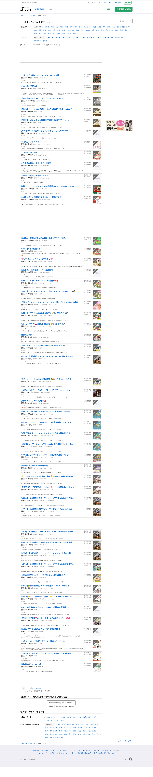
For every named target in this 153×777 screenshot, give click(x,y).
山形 (71, 27)
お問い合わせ (107, 750)
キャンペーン (90, 37)
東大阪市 (36, 304)
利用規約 (36, 750)
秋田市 (35, 111)
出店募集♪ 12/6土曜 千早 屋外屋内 (37, 270)
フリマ (47, 720)
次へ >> (38, 688)
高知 (35, 33)
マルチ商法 (24, 658)
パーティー (49, 37)
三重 (54, 30)
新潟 (80, 27)
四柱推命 (23, 114)
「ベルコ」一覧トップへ (124, 741)
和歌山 (88, 30)
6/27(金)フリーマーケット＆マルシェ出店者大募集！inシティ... (46, 455)
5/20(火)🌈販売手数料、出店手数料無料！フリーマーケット (45, 586)
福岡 (40, 33)
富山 (85, 27)
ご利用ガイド (53, 753)
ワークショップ (66, 37)
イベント (33, 15)
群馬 (40, 30)
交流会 (94, 717)
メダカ (79, 717)
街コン (63, 720)
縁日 (22, 339)
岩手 (57, 27)
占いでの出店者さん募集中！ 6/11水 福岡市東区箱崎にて (45, 607)
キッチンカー (57, 717)
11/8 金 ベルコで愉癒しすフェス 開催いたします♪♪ (43, 641)
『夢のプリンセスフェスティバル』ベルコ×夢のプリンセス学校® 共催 (49, 302)
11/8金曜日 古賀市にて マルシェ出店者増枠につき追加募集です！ (49, 653)
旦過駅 (41, 468)
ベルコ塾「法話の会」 (30, 86)
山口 (112, 30)
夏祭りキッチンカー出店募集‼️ (34, 401)
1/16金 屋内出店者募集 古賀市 (34, 176)
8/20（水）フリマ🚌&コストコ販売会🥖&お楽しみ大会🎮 (44, 313)
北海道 (47, 27)
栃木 (35, 30)
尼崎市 (34, 144)
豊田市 (39, 133)
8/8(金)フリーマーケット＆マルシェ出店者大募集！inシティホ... (47, 422)
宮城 (61, 27)
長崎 (58, 33)
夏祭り (23, 405)
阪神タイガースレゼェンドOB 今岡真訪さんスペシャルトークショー (48, 186)
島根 (97, 30)
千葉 (118, 27)
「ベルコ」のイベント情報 (32, 22)
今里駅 (40, 261)
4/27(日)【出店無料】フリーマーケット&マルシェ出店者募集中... (47, 564)
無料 (22, 590)
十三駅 (41, 189)
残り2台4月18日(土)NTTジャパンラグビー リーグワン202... (45, 131)
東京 (108, 27)
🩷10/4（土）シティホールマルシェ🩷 (37, 259)
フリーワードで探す (68, 753)
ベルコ (23, 80)
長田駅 (41, 414)
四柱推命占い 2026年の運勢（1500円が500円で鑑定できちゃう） (47, 109)
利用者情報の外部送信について (105, 753)
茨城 (129, 27)
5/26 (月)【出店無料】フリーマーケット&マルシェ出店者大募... (46, 553)
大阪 (63, 30)
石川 (90, 27)
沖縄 (74, 33)
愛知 (44, 30)
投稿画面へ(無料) (124, 9)
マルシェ (23, 361)
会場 (22, 180)
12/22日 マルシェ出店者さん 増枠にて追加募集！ (41, 629)
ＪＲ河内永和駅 (43, 304)
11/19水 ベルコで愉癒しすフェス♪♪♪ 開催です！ (41, 197)
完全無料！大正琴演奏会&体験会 (34, 465)
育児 (122, 37)
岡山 (102, 30)
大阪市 (36, 189)
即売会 (23, 350)
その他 (45, 41)
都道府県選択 (39, 9)
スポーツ (98, 37)
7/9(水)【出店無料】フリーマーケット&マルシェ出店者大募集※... (47, 532)
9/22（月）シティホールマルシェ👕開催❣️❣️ (39, 281)
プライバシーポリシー (49, 750)
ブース (23, 242)
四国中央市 (36, 392)
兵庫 (68, 30)
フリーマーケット (107, 37)
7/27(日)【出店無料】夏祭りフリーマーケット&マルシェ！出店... (47, 509)
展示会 (117, 37)
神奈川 (124, 27)
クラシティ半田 (54, 45)
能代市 (34, 88)
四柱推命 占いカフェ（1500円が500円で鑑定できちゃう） (45, 120)
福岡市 (35, 165)
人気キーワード (125, 21)
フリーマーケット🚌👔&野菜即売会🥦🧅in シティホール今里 (46, 379)
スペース (23, 502)
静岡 (58, 30)
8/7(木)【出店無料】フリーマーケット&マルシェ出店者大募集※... (47, 356)
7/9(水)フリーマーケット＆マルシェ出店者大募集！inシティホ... (47, 444)
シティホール (27, 45)
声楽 (22, 394)
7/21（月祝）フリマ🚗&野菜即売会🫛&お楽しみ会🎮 (43, 345)
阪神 (22, 191)
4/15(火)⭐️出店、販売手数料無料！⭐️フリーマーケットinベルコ (47, 596)
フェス (23, 579)
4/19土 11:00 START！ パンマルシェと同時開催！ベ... (43, 575)
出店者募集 (86, 717)
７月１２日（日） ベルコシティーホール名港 (41, 75)
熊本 (49, 33)
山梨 (99, 27)
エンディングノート (29, 152)
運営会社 (117, 750)
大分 (54, 33)
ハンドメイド (71, 717)
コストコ (23, 318)
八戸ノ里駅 (42, 620)
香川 (121, 30)
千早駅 (41, 240)
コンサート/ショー (78, 37)
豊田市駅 (44, 133)
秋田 (66, 27)
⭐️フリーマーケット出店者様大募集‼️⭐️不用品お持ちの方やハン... (48, 476)
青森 (52, 27)
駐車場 (23, 135)
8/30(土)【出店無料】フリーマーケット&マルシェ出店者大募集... (47, 498)
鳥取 (93, 30)
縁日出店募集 (26, 335)
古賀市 (35, 643)
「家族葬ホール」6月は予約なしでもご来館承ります (42, 98)
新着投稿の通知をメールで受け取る (61, 703)
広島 (107, 30)
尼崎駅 (39, 144)
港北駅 (41, 77)
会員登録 (127, 3)
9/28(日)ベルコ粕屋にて (30, 249)
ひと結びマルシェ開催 (30, 142)
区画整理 (37, 45)
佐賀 (44, 33)
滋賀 (77, 30)
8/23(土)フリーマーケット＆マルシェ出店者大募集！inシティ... (46, 411)
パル (44, 45)
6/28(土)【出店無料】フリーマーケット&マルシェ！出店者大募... (47, 542)
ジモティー (24, 15)
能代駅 (39, 88)
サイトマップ (41, 753)
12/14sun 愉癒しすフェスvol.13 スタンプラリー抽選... (43, 238)
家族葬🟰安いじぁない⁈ (31, 664)
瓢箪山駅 (41, 359)
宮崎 (63, 33)
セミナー (57, 37)
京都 (73, 30)
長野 (104, 27)
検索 (108, 9)
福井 (94, 27)
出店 (64, 717)
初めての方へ (108, 2)
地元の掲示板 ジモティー (94, 2)
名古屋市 (36, 77)
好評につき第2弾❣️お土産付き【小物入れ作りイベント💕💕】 (46, 618)
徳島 (116, 30)
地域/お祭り (37, 41)
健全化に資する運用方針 (91, 750)
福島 (75, 27)
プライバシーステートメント (70, 750)
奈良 (82, 30)
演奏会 (23, 470)
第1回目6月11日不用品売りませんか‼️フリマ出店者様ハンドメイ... (48, 487)
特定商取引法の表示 (84, 753)
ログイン (117, 3)
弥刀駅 (40, 337)
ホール (23, 103)
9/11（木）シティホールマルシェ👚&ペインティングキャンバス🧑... (49, 291)
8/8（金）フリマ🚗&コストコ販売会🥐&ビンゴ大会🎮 (43, 324)
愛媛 (126, 30)
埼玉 (113, 27)
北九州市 (36, 468)
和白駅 (40, 165)
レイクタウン (55, 720)
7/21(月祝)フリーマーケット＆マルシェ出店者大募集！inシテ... (46, 433)
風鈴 (22, 536)
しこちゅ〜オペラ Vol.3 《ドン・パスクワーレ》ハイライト (46, 390)
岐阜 (49, 30)
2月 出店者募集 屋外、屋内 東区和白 (37, 163)
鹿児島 (69, 33)
